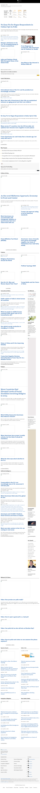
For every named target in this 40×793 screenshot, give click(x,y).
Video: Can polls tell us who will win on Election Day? (17, 628)
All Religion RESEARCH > (5, 468)
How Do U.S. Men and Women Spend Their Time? (9, 283)
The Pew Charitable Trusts (4, 781)
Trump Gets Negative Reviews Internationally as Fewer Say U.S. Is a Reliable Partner (12, 357)
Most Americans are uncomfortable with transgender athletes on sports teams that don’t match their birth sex (8, 219)
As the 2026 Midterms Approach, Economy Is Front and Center (19, 196)
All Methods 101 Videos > (10, 644)
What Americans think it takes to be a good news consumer (30, 718)
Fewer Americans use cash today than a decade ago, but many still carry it (19, 137)
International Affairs (4, 761)
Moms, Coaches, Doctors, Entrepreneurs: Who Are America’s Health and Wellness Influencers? (9, 669)
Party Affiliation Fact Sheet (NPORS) (9, 239)
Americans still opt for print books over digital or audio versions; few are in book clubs (30, 681)
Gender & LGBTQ (4, 772)
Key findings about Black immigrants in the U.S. (10, 725)
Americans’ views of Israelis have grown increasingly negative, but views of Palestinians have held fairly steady (30, 242)
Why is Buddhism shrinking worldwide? (27, 693)
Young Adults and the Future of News (30, 283)
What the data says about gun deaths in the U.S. (29, 668)
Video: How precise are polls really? (12, 599)
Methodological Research (18, 770)
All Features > (8, 288)
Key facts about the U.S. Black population (8, 731)
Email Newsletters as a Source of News (29, 737)
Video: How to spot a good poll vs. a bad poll (14, 617)
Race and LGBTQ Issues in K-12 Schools (8, 693)
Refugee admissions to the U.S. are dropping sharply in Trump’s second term (9, 44)
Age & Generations (4, 770)
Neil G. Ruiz (30, 569)
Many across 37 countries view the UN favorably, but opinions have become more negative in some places (17, 127)
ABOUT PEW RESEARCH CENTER (5, 778)
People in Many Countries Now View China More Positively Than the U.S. (17, 158)
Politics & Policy (3, 759)
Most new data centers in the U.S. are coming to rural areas (13, 529)
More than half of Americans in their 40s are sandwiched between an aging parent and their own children (19, 101)
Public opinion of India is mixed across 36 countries (13, 299)
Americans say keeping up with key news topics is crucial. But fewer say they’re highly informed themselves (29, 725)
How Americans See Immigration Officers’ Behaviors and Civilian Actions (9, 738)
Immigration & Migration (6, 698)
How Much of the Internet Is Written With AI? (30, 63)
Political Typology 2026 (28, 266)
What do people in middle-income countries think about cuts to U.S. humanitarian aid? (11, 313)
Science (15, 763)
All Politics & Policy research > (11, 249)
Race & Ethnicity (4, 765)
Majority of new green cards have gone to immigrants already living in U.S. (9, 713)
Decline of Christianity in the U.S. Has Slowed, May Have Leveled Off (10, 682)
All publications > (4, 144)
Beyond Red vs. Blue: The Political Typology (9, 661)
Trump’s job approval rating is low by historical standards (29, 213)
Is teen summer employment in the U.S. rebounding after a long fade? (16, 161)
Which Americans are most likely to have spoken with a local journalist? (29, 712)
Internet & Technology (18, 765)
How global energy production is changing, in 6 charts (11, 327)
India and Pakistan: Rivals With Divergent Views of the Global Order (9, 61)
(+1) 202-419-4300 (4, 754)
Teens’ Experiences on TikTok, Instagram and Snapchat (28, 674)
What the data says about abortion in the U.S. (12, 459)
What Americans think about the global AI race (13, 496)
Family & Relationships (18, 759)
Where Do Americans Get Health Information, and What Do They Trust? (8, 676)
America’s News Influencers (7, 688)
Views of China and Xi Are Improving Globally (12, 344)
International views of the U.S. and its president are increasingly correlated (17, 90)
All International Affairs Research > (7, 364)
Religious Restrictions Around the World (8, 259)
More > (29, 313)
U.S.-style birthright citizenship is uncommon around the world (9, 719)
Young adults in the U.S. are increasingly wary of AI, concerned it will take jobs (18, 155)
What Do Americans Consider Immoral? (28, 661)
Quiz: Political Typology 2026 (8, 153)
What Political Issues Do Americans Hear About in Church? (12, 415)
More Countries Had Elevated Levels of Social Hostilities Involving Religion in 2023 (13, 392)
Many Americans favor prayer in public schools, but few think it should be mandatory (13, 437)
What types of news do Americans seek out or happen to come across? (29, 731)
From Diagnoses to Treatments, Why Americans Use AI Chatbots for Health (30, 47)
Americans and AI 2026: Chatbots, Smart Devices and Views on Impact (12, 514)
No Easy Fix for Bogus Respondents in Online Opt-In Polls (17, 25)
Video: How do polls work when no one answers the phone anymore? (19, 640)
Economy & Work (17, 761)
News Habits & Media (25, 698)
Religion (2, 767)
